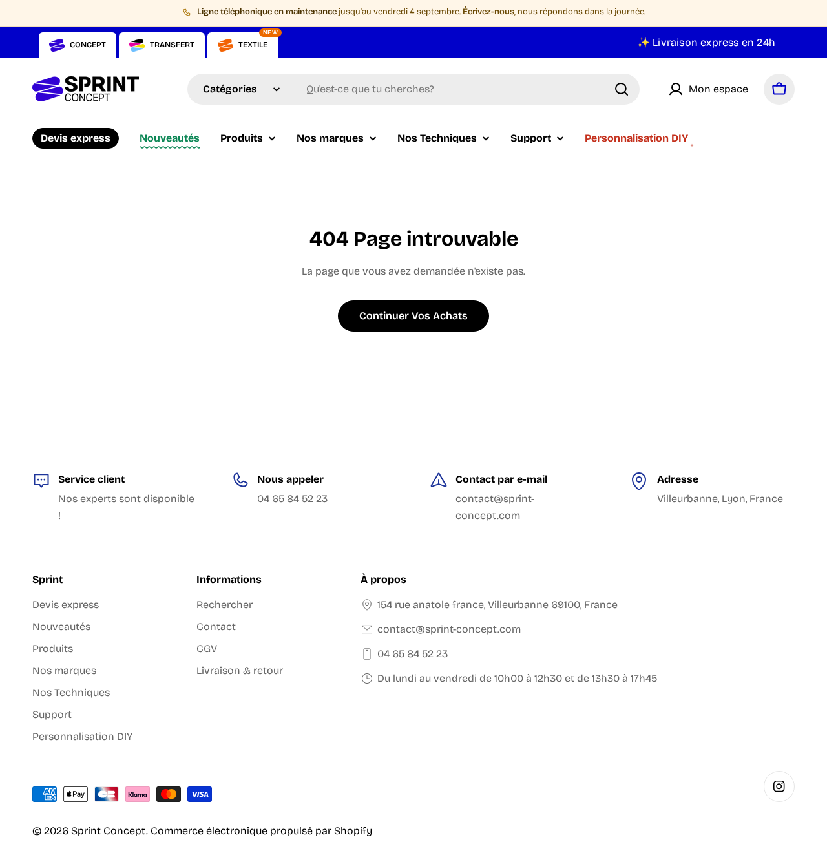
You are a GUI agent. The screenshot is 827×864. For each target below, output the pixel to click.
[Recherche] (621, 89)
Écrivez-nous (488, 11)
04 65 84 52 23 (412, 654)
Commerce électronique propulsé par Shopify (261, 831)
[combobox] (413, 89)
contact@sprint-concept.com (449, 629)
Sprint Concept (108, 831)
